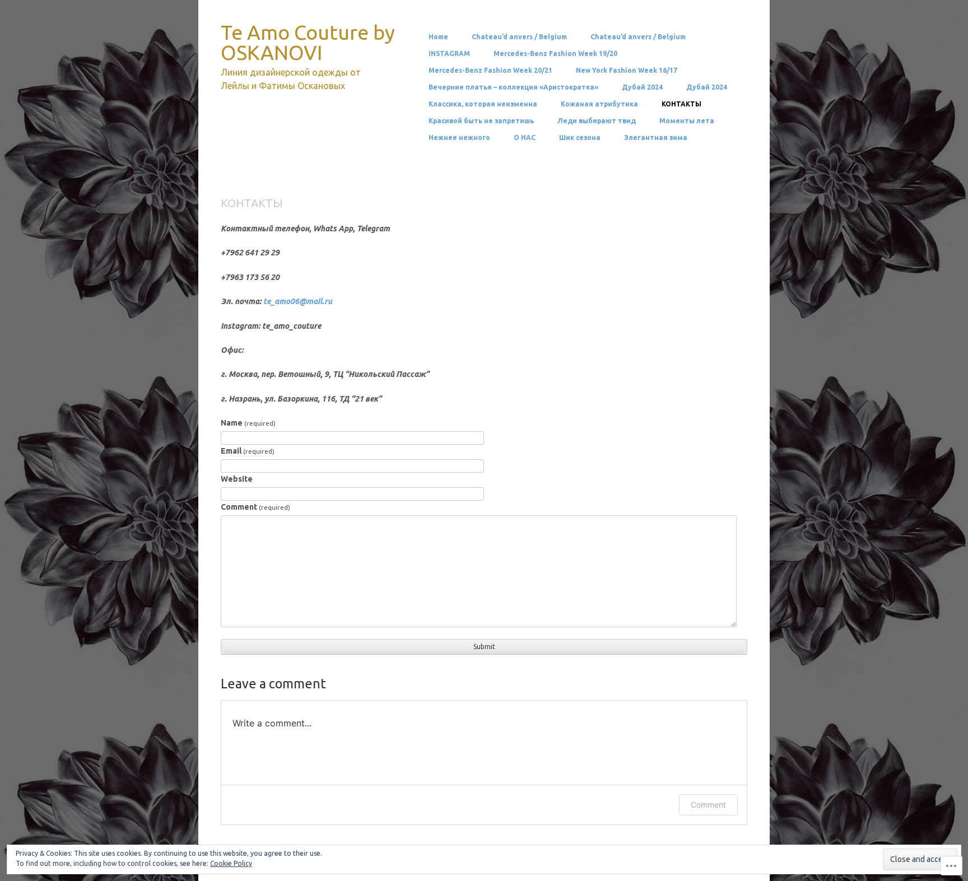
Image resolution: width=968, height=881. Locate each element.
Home (438, 37)
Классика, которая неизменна (483, 104)
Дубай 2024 (642, 87)
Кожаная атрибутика (599, 104)
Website (237, 478)
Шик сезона (580, 137)
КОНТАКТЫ (681, 104)
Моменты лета (686, 121)
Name (248, 422)
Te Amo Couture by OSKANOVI (308, 42)
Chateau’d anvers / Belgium (519, 37)
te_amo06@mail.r (295, 301)
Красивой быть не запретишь (481, 121)
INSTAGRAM (449, 53)
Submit (484, 646)
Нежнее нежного (459, 137)
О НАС (525, 137)
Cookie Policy (231, 863)
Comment (255, 506)
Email (247, 450)
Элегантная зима (655, 137)
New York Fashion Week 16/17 (626, 70)
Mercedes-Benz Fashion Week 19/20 (555, 53)
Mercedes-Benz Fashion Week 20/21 (490, 70)
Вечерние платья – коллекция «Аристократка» (513, 87)
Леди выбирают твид (596, 121)
